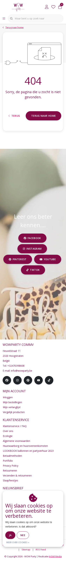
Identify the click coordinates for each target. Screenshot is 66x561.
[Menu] (4, 18)
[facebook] (7, 380)
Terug (15, 115)
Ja (10, 535)
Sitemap (26, 549)
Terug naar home (43, 115)
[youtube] (38, 380)
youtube (50, 259)
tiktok (35, 269)
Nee (22, 535)
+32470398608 (15, 365)
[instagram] (17, 380)
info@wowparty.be (21, 370)
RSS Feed (41, 549)
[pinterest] (28, 380)
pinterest (20, 259)
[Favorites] (53, 7)
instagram (34, 248)
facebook (34, 238)
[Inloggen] (46, 7)
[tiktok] (49, 380)
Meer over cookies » (17, 542)
